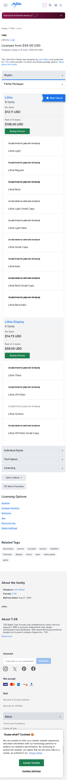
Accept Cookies (31, 762)
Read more (7, 636)
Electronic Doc (9, 523)
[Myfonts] (16, 6)
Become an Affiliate (13, 705)
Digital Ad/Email (9, 528)
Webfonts (6, 513)
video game (49, 554)
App (3, 518)
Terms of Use (10, 728)
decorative (8, 549)
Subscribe (44, 660)
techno (43, 549)
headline (54, 549)
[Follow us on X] (15, 668)
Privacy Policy (36, 752)
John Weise (44, 59)
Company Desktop (10, 508)
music (29, 554)
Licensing (9, 468)
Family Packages (13, 84)
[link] (55, 5)
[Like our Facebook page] (34, 668)
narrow (20, 549)
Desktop (6, 503)
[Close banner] (61, 15)
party (5, 560)
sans (38, 554)
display (19, 554)
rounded (32, 549)
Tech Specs (11, 459)
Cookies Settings (31, 771)
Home (4, 28)
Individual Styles (13, 450)
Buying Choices (17, 131)
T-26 (12, 28)
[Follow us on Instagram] (6, 668)
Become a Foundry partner (16, 699)
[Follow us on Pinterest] (25, 668)
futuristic (7, 554)
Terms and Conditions (14, 723)
